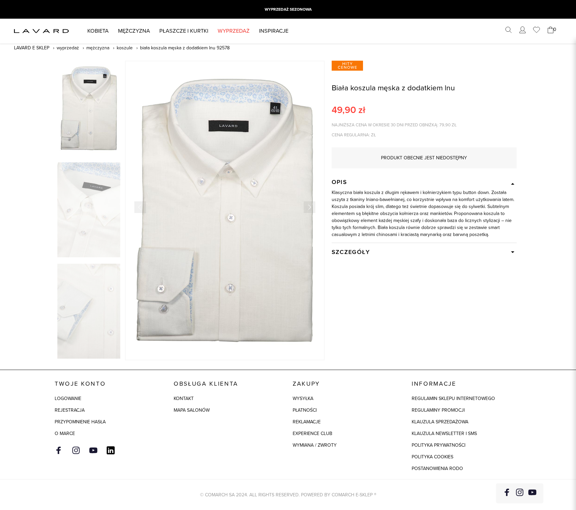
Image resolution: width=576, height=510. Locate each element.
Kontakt (184, 398)
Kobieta (98, 31)
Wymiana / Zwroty (315, 445)
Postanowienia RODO (437, 468)
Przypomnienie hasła (80, 421)
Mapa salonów (192, 410)
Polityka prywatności (438, 445)
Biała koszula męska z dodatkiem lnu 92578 (185, 47)
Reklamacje (307, 421)
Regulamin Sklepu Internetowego (453, 398)
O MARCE (65, 433)
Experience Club (312, 433)
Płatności (305, 410)
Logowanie (68, 398)
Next (309, 207)
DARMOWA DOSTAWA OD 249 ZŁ (288, 9)
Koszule (125, 47)
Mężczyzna (134, 31)
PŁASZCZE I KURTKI (183, 31)
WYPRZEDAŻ (234, 31)
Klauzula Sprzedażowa (440, 421)
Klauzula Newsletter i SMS (444, 433)
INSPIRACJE (273, 31)
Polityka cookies (432, 456)
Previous (140, 207)
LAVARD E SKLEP (31, 47)
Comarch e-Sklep (352, 494)
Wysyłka (303, 398)
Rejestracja (70, 410)
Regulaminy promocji (438, 410)
